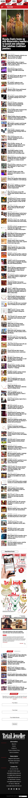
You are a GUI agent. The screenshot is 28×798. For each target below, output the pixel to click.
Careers (14, 746)
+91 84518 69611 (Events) (14, 779)
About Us (14, 744)
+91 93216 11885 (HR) (14, 783)
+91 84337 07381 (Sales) (14, 771)
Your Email (14, 710)
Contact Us (14, 748)
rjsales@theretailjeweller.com (14, 773)
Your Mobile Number (14, 717)
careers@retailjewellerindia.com (14, 786)
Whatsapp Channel (14, 762)
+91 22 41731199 (14, 769)
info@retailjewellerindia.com (14, 777)
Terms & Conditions (14, 752)
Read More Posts (9, 551)
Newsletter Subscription (14, 760)
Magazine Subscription (13, 758)
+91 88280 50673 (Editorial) (14, 775)
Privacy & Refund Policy (14, 750)
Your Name (14, 702)
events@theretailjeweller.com (14, 781)
